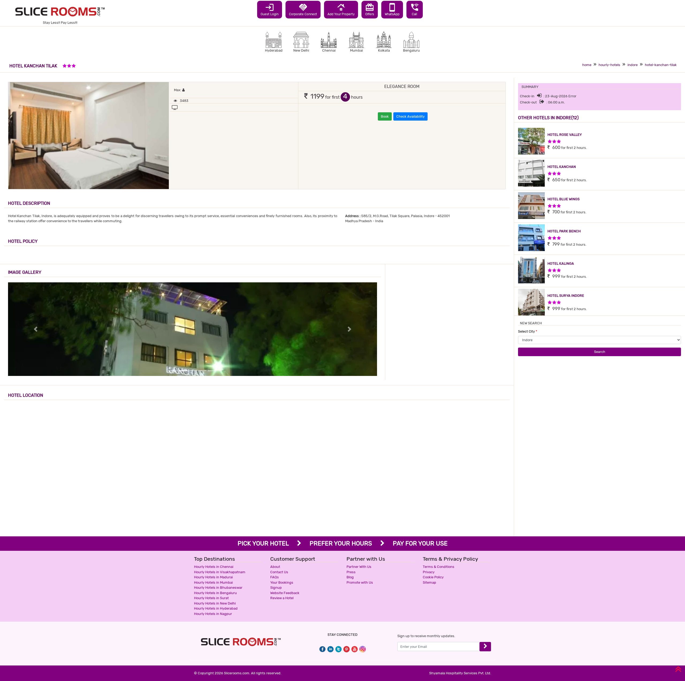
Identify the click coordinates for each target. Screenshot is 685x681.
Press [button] (351, 572)
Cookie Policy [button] (433, 577)
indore (632, 65)
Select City (527, 331)
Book (385, 116)
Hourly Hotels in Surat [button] (211, 598)
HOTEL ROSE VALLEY (564, 135)
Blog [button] (350, 577)
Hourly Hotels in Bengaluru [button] (215, 593)
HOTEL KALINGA (560, 263)
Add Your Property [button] (341, 9)
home (586, 65)
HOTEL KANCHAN (561, 167)
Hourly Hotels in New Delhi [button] (215, 603)
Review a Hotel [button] (282, 598)
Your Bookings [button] (281, 582)
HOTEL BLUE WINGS (563, 199)
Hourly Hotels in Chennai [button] (213, 567)
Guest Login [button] (270, 9)
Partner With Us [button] (359, 567)
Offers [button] (369, 9)
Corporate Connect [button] (303, 9)
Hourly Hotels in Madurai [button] (213, 577)
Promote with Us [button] (360, 582)
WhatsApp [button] (392, 9)
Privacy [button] (429, 572)
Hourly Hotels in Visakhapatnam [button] (219, 572)
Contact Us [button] (279, 572)
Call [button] (414, 9)
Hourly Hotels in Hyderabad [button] (216, 608)
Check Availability (410, 116)
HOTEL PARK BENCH (564, 231)
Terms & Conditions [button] (438, 567)
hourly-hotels (609, 65)
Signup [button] (276, 588)
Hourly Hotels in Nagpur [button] (213, 614)
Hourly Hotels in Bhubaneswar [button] (218, 588)
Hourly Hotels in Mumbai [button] (213, 582)
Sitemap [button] (429, 582)
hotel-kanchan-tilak (661, 65)
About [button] (275, 567)
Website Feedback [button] (284, 593)
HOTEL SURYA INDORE (565, 296)
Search (599, 352)
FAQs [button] (274, 577)
